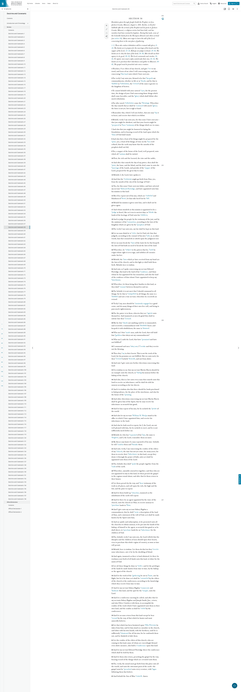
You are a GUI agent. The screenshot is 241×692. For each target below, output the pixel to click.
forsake (135, 444)
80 (2, 362)
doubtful (143, 325)
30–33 (127, 56)
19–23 (153, 51)
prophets (140, 225)
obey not (134, 346)
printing (128, 395)
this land (124, 74)
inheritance (133, 454)
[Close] (106, 25)
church (119, 451)
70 (2, 357)
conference (141, 645)
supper (147, 168)
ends (114, 466)
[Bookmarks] (229, 9)
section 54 (117, 38)
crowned (139, 106)
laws (133, 243)
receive (156, 549)
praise (154, 408)
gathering (136, 575)
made (128, 332)
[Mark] (106, 29)
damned (146, 328)
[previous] (33, 348)
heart (124, 198)
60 (2, 352)
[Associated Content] (163, 19)
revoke (143, 346)
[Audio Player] (234, 685)
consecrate (145, 588)
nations (122, 154)
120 (2, 381)
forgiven (115, 437)
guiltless (119, 335)
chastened (125, 633)
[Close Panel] (27, 8)
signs (154, 669)
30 (2, 338)
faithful (115, 84)
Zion (114, 135)
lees (149, 142)
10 (2, 329)
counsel (123, 287)
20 (2, 334)
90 (2, 367)
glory (137, 96)
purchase (115, 505)
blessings (145, 103)
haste (150, 575)
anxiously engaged (142, 303)
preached (127, 669)
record (114, 618)
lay (156, 113)
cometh (139, 676)
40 (2, 343)
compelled (132, 294)
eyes (143, 90)
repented (133, 435)
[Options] (237, 9)
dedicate (115, 591)
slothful (115, 296)
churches (135, 493)
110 (2, 376)
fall (148, 198)
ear (150, 68)
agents (150, 313)
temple (145, 591)
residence (144, 272)
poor (114, 142)
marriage (115, 168)
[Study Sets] (225, 9)
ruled (143, 608)
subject (128, 250)
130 (2, 386)
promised (145, 339)
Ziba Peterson (150, 625)
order (140, 566)
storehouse (116, 280)
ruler (134, 233)
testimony (130, 125)
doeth (125, 323)
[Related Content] (233, 9)
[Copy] (106, 33)
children (144, 215)
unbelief (149, 196)
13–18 (127, 51)
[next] (238, 348)
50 (2, 348)
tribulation (125, 84)
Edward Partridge (128, 189)
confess (120, 444)
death (143, 81)
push (134, 464)
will (148, 236)
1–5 (112, 45)
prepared (115, 125)
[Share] (106, 36)
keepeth (150, 78)
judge (114, 212)
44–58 (152, 59)
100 (2, 371)
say (123, 353)
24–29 (141, 53)
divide (151, 212)
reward (136, 84)
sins (143, 435)
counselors (132, 222)
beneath (132, 359)
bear (124, 125)
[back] (2, 8)
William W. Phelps (140, 415)
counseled (145, 578)
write (137, 512)
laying (139, 373)
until (151, 250)
